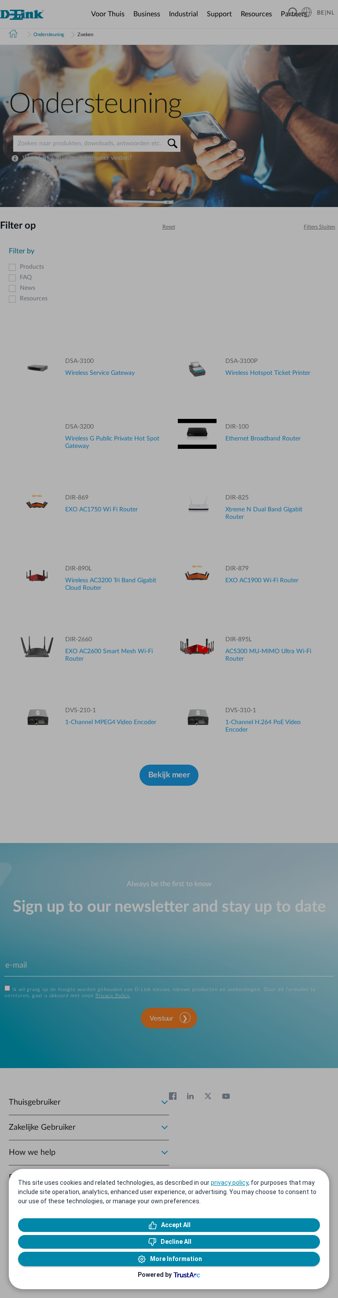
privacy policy (229, 1182)
